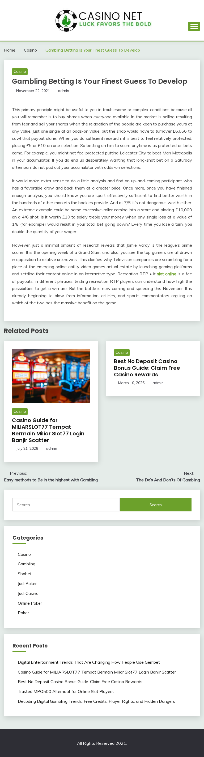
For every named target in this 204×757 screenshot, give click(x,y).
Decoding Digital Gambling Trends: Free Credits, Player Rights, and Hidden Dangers (96, 701)
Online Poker (30, 603)
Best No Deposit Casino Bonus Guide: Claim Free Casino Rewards (147, 368)
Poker (23, 612)
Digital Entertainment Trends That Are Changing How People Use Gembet (89, 662)
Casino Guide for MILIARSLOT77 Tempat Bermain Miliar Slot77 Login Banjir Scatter (48, 430)
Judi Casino (28, 593)
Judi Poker (27, 583)
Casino (20, 71)
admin (63, 90)
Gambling (26, 563)
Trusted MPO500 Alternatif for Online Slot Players (66, 691)
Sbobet (25, 573)
